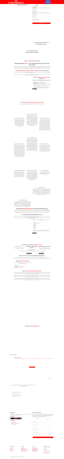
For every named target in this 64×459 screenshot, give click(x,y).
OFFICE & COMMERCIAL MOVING (25, 449)
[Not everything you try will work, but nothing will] (32, 363)
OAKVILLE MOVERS (34, 451)
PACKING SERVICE (23, 451)
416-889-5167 (48, 2)
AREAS (32, 2)
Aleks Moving (49, 378)
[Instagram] (21, 390)
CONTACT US (11, 451)
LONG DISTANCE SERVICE (24, 450)
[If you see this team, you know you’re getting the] (47, 363)
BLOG (36, 2)
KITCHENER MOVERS (35, 449)
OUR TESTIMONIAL (12, 449)
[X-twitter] (13, 390)
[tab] (37, 5)
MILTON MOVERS (34, 450)
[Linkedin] (17, 390)
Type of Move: (34, 6)
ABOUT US (11, 448)
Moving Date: (34, 9)
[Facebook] (11, 390)
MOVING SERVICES (23, 448)
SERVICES (28, 2)
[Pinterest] (19, 390)
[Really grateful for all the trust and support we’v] (17, 363)
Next (41, 23)
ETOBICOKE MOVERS (35, 448)
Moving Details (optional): (35, 19)
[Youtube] (15, 390)
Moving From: (34, 14)
